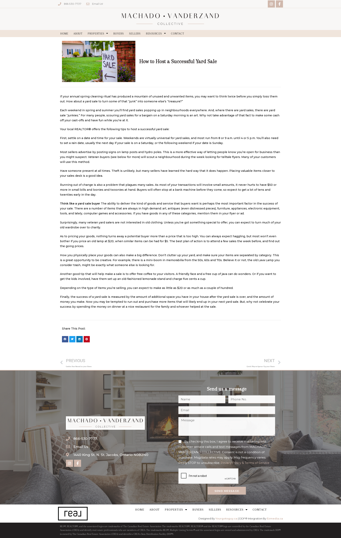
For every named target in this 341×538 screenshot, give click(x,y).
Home (64, 33)
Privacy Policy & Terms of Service (245, 463)
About (77, 33)
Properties (96, 33)
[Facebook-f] (279, 3)
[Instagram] (271, 3)
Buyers (118, 33)
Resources (154, 33)
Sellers (135, 33)
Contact (177, 33)
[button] (65, 339)
